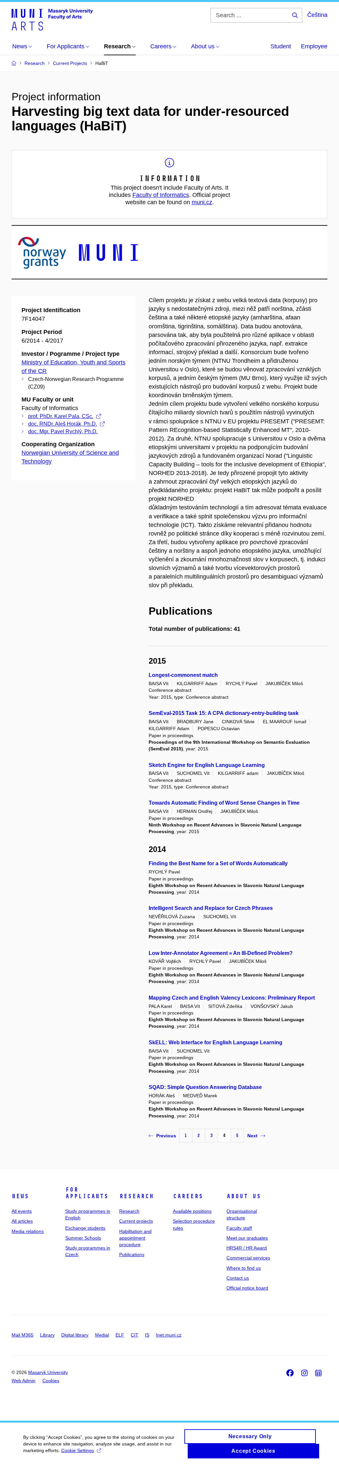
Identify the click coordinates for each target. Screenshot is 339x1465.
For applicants (86, 1193)
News (20, 1196)
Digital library (74, 1335)
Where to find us (243, 1268)
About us (243, 1196)
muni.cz (202, 202)
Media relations (28, 1231)
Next (252, 1135)
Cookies (50, 1380)
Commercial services (248, 1257)
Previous (166, 1135)
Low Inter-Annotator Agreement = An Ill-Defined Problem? (221, 953)
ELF (120, 1335)
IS (147, 1335)
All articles (22, 1221)
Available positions (192, 1211)
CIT (134, 1335)
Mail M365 (22, 1335)
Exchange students (85, 1228)
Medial (102, 1335)
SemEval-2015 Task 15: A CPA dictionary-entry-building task (224, 713)
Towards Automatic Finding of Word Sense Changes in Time (224, 803)
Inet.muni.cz (168, 1335)
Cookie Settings (77, 1450)
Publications (131, 1254)
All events (22, 1211)
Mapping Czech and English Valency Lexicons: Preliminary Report (232, 998)
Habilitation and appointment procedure (135, 1238)
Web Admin (23, 1380)
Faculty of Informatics (160, 195)
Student (280, 46)
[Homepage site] (52, 19)
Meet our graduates (247, 1238)
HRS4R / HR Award (246, 1248)
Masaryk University (48, 1372)
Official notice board (247, 1288)
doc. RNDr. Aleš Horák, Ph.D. (62, 424)
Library (47, 1335)
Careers (188, 1196)
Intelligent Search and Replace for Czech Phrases (211, 908)
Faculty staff (239, 1228)
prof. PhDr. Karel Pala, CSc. (60, 416)
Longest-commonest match (183, 675)
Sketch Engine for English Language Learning (207, 765)
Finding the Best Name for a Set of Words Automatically (218, 863)
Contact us (237, 1278)
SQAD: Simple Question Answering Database (205, 1087)
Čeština (317, 15)
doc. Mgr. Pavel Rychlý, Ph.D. (63, 431)
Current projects (136, 1221)
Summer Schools (83, 1238)
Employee (314, 46)
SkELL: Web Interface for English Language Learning (215, 1042)
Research (136, 1196)
